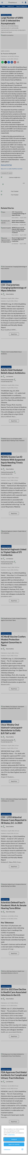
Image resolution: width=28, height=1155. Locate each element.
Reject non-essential (14, 1144)
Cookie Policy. (11, 1134)
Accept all (14, 1139)
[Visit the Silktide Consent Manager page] (22, 1149)
